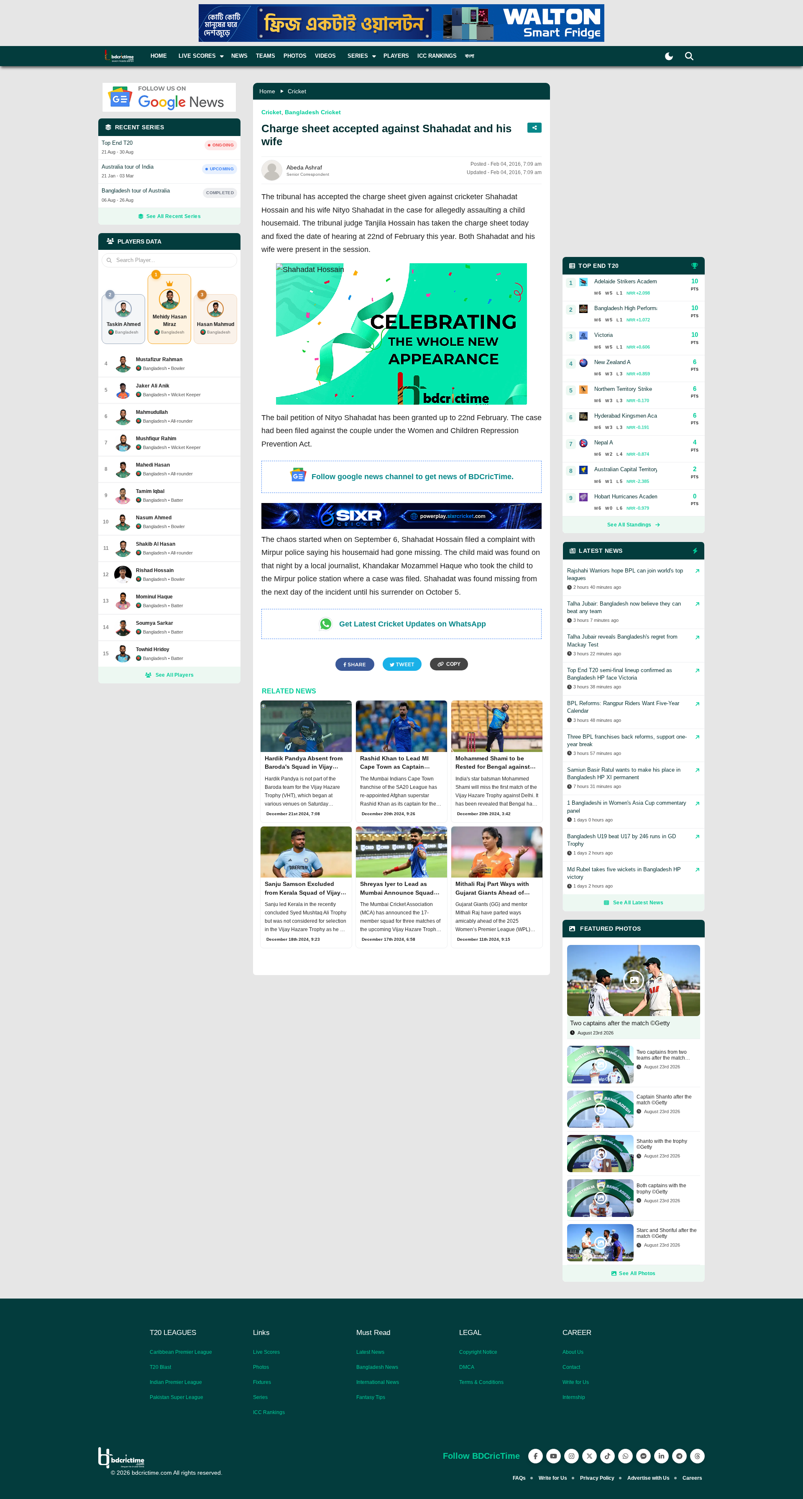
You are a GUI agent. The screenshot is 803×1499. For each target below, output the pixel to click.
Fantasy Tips (370, 1397)
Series (260, 1397)
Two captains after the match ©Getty (620, 1023)
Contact (571, 1367)
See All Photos (637, 1273)
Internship (574, 1397)
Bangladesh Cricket (313, 112)
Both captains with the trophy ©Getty (661, 1188)
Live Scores (266, 1352)
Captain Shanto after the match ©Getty (664, 1100)
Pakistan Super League (176, 1397)
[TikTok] (607, 1456)
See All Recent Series (173, 216)
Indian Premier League (176, 1382)
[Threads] (697, 1456)
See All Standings (629, 525)
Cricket (297, 91)
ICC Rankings (437, 56)
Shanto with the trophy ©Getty (662, 1144)
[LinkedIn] (661, 1456)
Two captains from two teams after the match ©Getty (662, 1055)
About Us (573, 1352)
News (239, 56)
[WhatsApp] (625, 1456)
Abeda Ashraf (304, 167)
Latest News (370, 1352)
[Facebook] (535, 1456)
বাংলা (469, 56)
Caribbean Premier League (181, 1352)
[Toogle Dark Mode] (669, 56)
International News (377, 1382)
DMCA (466, 1367)
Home (159, 56)
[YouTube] (553, 1456)
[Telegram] (679, 1456)
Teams (265, 56)
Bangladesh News (377, 1367)
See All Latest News (638, 903)
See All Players (175, 675)
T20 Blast (160, 1367)
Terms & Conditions (481, 1382)
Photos (295, 56)
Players (396, 56)
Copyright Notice (478, 1352)
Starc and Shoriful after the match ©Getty (667, 1233)
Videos (325, 56)
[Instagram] (571, 1456)
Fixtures (262, 1382)
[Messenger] (643, 1456)
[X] (589, 1456)
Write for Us (576, 1382)
